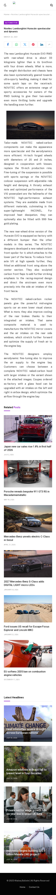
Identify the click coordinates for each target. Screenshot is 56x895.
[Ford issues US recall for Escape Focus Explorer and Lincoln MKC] (28, 608)
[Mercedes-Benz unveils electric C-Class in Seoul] (28, 518)
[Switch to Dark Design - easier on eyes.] (5, 5)
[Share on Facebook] (8, 44)
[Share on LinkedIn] (42, 44)
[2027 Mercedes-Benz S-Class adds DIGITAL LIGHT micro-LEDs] (28, 563)
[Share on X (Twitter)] (25, 44)
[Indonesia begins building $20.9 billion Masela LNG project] (28, 845)
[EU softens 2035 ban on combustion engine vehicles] (28, 653)
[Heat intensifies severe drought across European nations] (28, 723)
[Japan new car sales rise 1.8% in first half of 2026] (28, 428)
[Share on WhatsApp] (16, 44)
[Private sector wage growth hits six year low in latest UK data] (28, 804)
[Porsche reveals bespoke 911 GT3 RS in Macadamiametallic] (28, 473)
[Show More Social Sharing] (49, 44)
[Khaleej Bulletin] (28, 5)
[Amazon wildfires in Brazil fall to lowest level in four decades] (28, 764)
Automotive (11, 23)
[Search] (51, 5)
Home (6, 14)
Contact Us (34, 887)
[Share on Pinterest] (33, 44)
